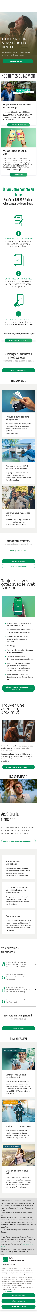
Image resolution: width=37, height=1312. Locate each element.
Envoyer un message (18, 561)
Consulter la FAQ (18, 1028)
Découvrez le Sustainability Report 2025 (16, 841)
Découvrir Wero (18, 174)
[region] (18, 1282)
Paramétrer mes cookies (18, 1295)
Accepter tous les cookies (18, 1306)
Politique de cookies (6, 1291)
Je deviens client (16, 61)
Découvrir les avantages (18, 124)
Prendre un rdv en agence (18, 566)
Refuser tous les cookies (18, 1301)
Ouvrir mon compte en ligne (18, 340)
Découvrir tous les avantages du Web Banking (17, 688)
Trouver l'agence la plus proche (16, 767)
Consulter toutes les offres (18, 370)
